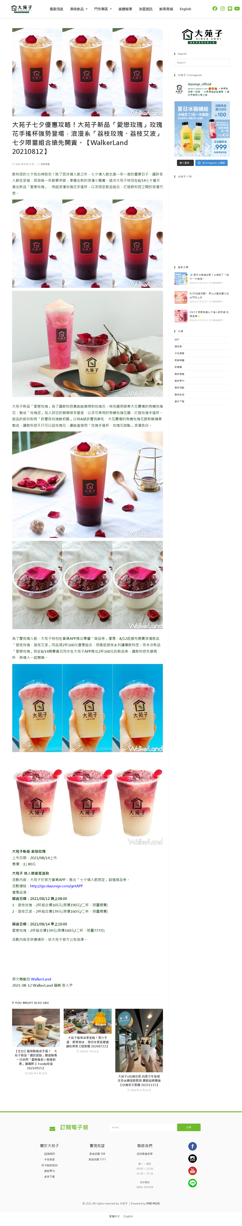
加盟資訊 (146, 9)
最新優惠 (179, 374)
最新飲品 (179, 394)
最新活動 (179, 387)
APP (177, 339)
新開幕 (178, 367)
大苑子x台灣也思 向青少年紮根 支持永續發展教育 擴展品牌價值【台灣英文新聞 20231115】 (139, 1081)
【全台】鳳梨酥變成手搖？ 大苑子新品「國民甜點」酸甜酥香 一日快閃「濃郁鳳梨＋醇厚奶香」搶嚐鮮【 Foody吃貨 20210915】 (36, 1059)
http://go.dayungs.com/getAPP (56, 886)
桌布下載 (179, 401)
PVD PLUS (153, 1203)
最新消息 (56, 9)
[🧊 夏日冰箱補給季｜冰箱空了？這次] (202, 129)
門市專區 (101, 9)
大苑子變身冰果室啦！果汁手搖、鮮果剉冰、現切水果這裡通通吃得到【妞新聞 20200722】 (87, 1042)
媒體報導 (125, 9)
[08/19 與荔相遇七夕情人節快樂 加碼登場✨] (181, 316)
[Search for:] (202, 62)
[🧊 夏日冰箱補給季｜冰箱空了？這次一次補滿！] (181, 278)
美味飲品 (77, 9)
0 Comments (216, 283)
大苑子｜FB (185, 176)
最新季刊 (179, 380)
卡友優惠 (179, 353)
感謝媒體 (45, 164)
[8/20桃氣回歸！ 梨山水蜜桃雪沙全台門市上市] (181, 297)
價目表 (178, 346)
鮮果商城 (166, 9)
